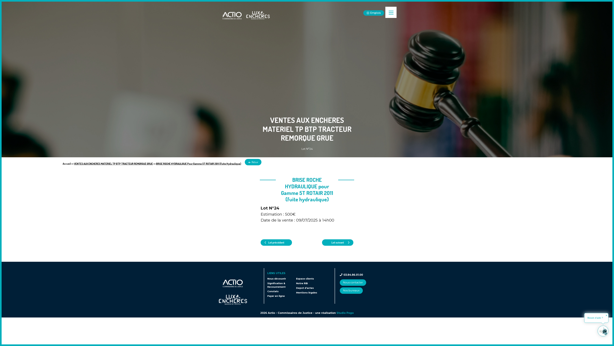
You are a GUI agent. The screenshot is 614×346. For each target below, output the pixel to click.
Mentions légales (306, 292)
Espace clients (305, 278)
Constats (273, 291)
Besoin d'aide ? (595, 318)
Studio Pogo (345, 312)
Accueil (67, 163)
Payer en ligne (276, 296)
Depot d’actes (305, 288)
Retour (254, 162)
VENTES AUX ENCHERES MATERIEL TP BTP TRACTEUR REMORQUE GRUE (113, 163)
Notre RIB (302, 283)
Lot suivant (337, 242)
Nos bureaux (351, 290)
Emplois (375, 12)
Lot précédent (276, 242)
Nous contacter (353, 282)
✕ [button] (606, 315)
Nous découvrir (276, 278)
